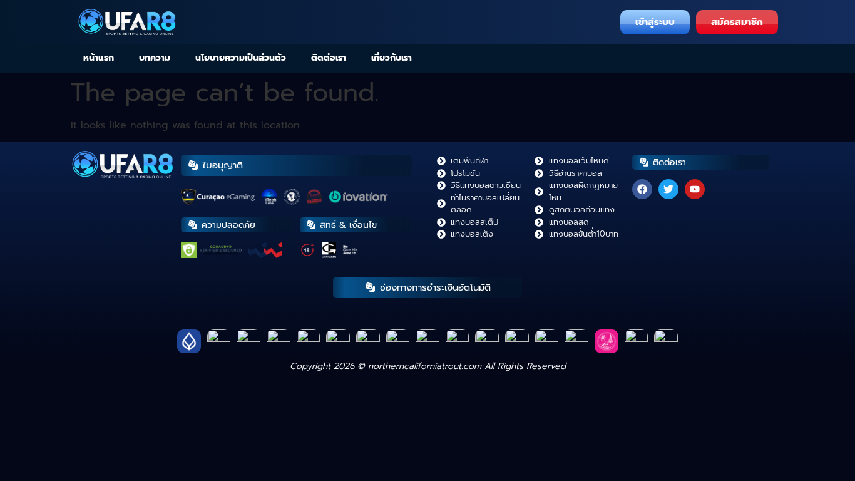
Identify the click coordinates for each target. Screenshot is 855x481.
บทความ (154, 58)
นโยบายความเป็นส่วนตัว (240, 58)
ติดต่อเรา (328, 58)
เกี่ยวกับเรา (391, 58)
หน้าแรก (98, 58)
